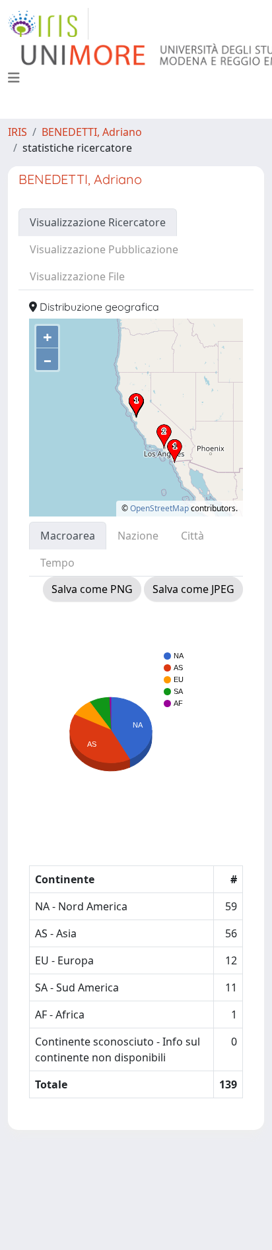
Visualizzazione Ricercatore (98, 222)
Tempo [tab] (57, 562)
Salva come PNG (92, 589)
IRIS (17, 132)
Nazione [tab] (138, 535)
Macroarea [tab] (67, 535)
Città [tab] (192, 535)
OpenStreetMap (159, 508)
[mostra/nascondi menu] (14, 77)
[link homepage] (48, 24)
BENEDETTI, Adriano (92, 132)
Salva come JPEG (193, 589)
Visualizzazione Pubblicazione (104, 249)
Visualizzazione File (77, 276)
